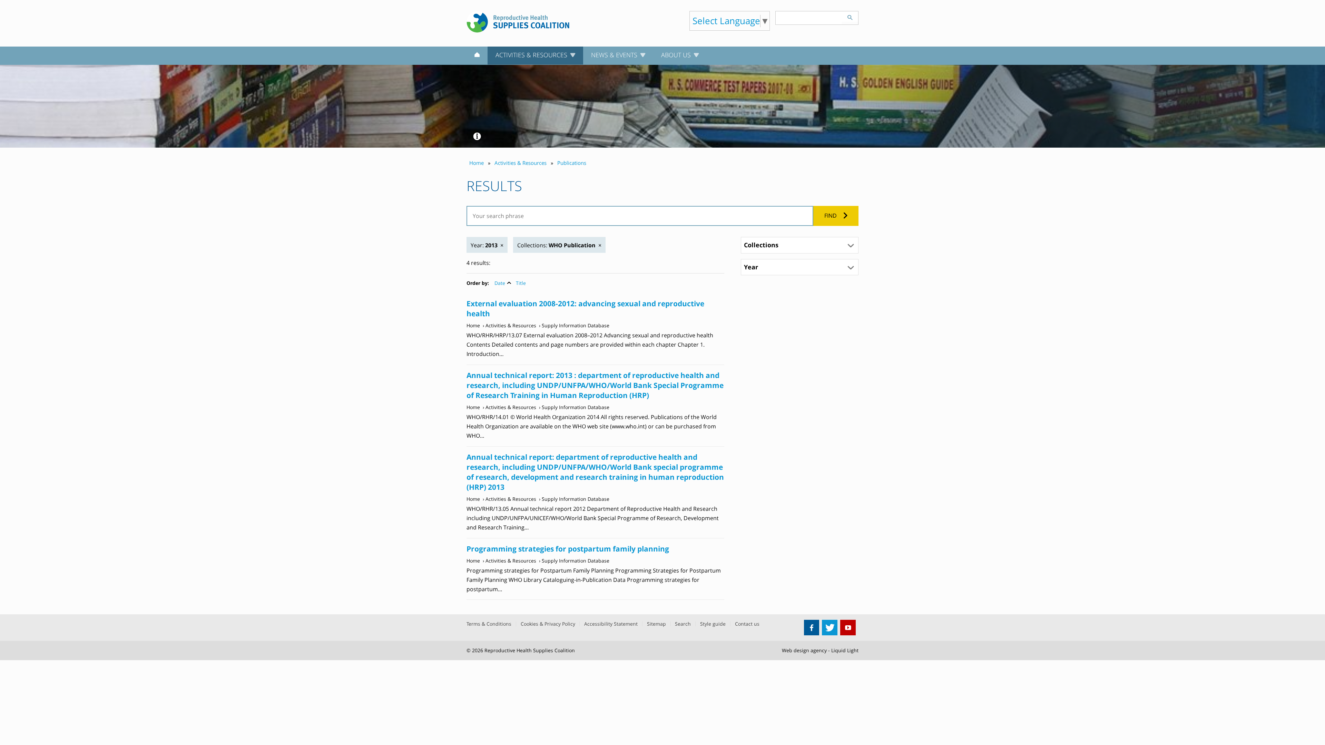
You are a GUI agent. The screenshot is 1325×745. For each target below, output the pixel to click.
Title (521, 283)
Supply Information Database (575, 325)
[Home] (477, 56)
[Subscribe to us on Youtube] (848, 627)
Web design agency (804, 650)
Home (473, 325)
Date (499, 283)
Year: (484, 245)
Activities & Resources (510, 325)
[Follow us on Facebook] (811, 627)
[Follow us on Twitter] (829, 627)
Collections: (556, 245)
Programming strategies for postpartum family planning (568, 549)
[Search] (850, 16)
